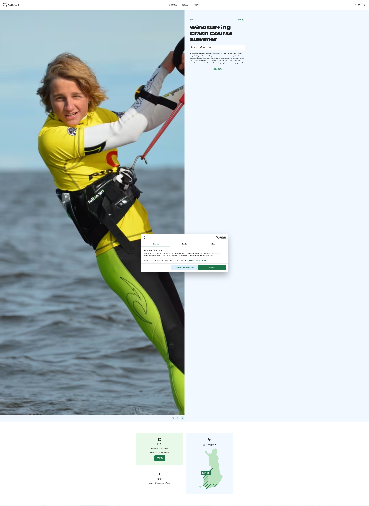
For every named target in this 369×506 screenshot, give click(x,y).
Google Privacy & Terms (198, 260)
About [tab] (213, 244)
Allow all (212, 267)
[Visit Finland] (11, 5)
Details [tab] (184, 244)
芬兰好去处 (173, 5)
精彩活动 (185, 5)
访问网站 (160, 458)
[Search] (364, 5)
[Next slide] (182, 418)
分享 (239, 19)
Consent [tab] (156, 244)
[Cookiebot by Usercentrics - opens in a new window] (217, 237)
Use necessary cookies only (184, 267)
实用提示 (197, 5)
